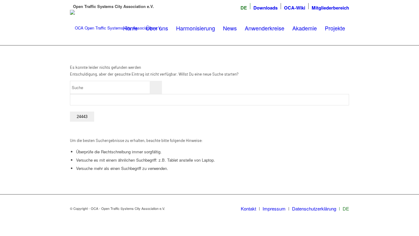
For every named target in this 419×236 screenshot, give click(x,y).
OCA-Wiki (294, 7)
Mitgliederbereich (330, 7)
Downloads (265, 7)
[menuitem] (243, 7)
